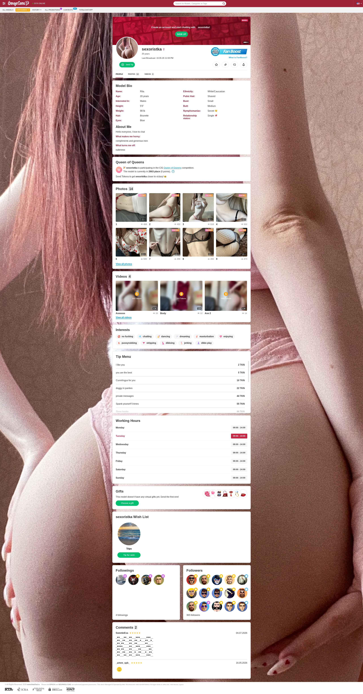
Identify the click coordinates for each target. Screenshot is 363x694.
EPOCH (52, 684)
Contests (68, 10)
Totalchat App (86, 10)
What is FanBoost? (238, 57)
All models (8, 10)
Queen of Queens (172, 168)
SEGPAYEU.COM (65, 684)
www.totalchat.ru (33, 684)
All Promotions (52, 10)
